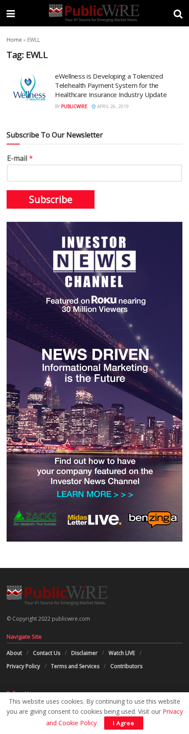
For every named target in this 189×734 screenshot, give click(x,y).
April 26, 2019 (112, 106)
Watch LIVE (122, 653)
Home (14, 39)
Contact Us (46, 653)
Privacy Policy (23, 666)
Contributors (126, 666)
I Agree (123, 723)
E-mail (20, 158)
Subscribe (51, 199)
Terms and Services (75, 666)
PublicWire (74, 106)
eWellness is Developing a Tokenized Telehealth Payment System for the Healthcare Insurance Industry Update (111, 85)
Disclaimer (84, 653)
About (14, 653)
